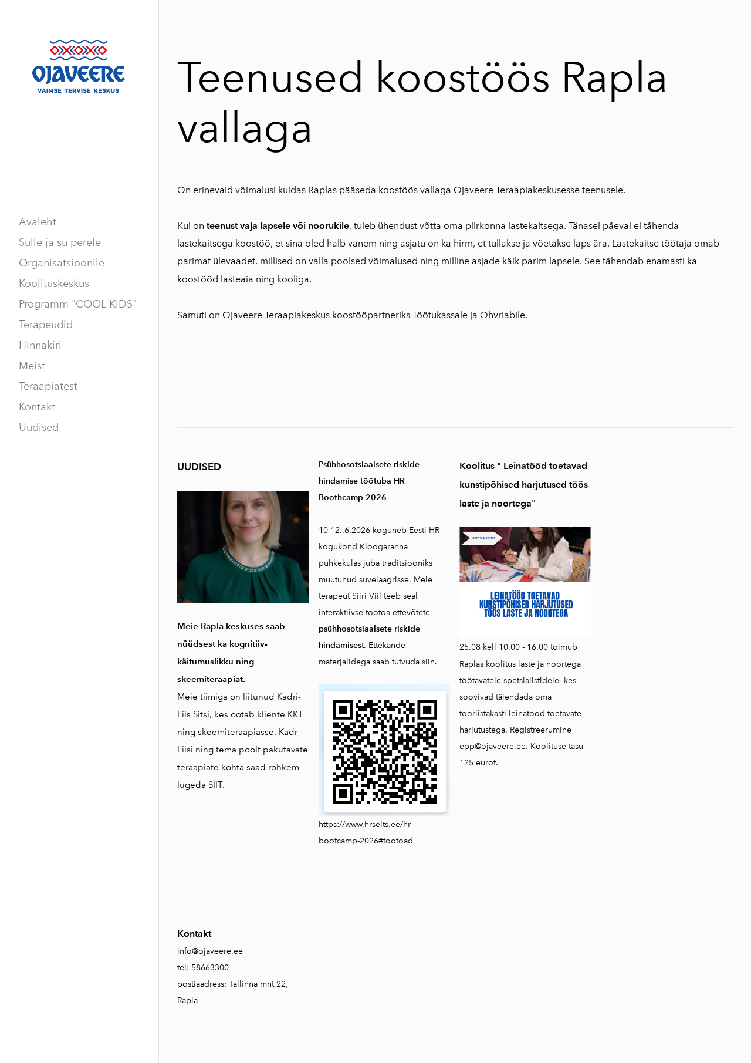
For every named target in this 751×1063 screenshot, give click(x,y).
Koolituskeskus (54, 283)
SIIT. (216, 784)
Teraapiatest (48, 386)
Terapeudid (46, 324)
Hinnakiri (40, 345)
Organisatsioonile (61, 263)
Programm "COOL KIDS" (78, 304)
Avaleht (37, 221)
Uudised (39, 427)
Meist (32, 365)
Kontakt (37, 406)
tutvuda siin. (414, 662)
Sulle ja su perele (60, 242)
